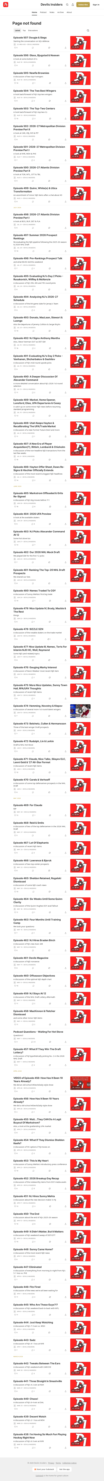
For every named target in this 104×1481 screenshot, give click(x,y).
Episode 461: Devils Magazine (30, 958)
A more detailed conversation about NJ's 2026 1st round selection (38, 384)
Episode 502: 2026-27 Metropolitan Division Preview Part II (39, 128)
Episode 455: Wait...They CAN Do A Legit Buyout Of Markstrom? (37, 1121)
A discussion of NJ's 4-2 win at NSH (28, 1384)
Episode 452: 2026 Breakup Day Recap (36, 1178)
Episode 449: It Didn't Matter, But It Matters (38, 1231)
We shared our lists (21, 577)
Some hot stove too (21, 538)
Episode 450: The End (26, 1213)
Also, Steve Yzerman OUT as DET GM (29, 341)
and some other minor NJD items (27, 1018)
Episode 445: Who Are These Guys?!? (35, 1304)
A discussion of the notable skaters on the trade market (37, 632)
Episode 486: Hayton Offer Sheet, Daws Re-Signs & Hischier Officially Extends (38, 469)
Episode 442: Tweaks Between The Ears (36, 1363)
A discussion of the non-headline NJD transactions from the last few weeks (39, 451)
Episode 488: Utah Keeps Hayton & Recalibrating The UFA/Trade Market (34, 425)
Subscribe (83, 4)
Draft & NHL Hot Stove (23, 744)
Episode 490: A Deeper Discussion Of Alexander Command (35, 378)
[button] (34, 12)
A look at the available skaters (26, 517)
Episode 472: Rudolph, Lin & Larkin (33, 741)
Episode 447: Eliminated (27, 1267)
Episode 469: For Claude (27, 805)
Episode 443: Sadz (24, 1340)
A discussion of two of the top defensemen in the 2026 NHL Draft (39, 827)
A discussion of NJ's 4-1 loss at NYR (28, 1343)
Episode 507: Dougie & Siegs (30, 37)
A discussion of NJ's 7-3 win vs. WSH (29, 1326)
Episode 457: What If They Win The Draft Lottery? (37, 1051)
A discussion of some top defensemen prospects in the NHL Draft (39, 784)
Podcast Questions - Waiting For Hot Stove (38, 1031)
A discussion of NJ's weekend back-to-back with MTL (36, 1308)
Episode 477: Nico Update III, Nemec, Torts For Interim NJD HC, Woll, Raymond (40, 648)
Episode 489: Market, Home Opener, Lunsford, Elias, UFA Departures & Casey (37, 401)
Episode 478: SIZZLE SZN (28, 629)
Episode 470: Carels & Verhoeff (31, 779)
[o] (80, 42)
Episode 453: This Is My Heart (30, 1160)
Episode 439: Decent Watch (29, 1416)
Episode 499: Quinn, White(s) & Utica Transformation (35, 190)
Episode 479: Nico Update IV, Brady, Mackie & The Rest (39, 610)
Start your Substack (45, 1469)
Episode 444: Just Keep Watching (33, 1322)
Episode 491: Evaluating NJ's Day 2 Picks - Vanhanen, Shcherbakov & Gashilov (38, 357)
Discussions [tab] (33, 30)
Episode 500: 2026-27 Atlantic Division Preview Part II (36, 169)
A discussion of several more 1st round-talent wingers (37, 709)
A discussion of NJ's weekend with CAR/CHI (32, 1367)
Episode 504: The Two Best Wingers (34, 90)
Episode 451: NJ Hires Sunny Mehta (34, 1196)
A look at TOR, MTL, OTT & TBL (26, 174)
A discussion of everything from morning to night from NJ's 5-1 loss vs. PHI (39, 1271)
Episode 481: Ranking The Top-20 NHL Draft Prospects (39, 572)
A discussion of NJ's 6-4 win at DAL (28, 1402)
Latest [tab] (17, 30)
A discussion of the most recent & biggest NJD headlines (37, 473)
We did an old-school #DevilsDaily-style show (33, 1085)
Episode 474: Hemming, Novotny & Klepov (37, 705)
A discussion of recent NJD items (27, 692)
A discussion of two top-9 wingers (28, 76)
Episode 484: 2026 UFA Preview (32, 513)
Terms (58, 1463)
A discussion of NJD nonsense (26, 961)
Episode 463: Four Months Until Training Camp (37, 921)
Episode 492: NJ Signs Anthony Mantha (36, 338)
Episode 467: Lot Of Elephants (31, 842)
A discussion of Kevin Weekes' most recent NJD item (36, 671)
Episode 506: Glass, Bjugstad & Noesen (36, 55)
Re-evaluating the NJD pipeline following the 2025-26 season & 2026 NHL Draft (40, 243)
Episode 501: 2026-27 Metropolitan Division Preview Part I (39, 148)
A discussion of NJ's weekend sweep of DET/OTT (34, 1235)
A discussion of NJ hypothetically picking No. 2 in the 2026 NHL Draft (38, 1057)
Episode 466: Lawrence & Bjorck (32, 860)
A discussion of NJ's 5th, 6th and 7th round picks (34, 283)
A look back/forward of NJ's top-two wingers (32, 94)
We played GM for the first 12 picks (28, 555)
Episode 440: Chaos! (25, 1398)
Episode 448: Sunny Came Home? (33, 1249)
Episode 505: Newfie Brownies (31, 73)
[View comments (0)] (32, 47)
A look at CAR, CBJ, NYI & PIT (25, 133)
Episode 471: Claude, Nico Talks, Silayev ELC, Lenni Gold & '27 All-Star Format (39, 761)
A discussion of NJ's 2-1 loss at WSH (29, 1420)
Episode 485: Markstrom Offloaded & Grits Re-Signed (38, 495)
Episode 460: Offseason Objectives (34, 975)
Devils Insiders (33, 44)
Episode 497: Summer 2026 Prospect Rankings (35, 237)
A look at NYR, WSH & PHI (24, 153)
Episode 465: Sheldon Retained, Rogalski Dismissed (37, 880)
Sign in (96, 4)
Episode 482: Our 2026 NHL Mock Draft (36, 552)
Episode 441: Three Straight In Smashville (37, 1381)
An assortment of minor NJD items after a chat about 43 (37, 195)
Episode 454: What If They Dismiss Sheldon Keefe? (38, 1142)
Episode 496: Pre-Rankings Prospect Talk (37, 258)
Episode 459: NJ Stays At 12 (29, 993)
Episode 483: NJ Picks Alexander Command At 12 (39, 533)
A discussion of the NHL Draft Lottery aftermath (34, 997)
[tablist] (26, 30)
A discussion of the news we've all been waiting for (35, 1290)
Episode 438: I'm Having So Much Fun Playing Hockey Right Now (39, 1436)
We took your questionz (23, 926)
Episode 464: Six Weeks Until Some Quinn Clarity (37, 901)
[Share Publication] (72, 4)
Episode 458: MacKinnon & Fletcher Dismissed (34, 1013)
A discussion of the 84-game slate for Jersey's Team (35, 303)
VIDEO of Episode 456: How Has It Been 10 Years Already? (38, 1080)
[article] (52, 43)
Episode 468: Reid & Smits (28, 822)
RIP (14, 808)
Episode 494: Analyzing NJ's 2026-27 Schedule (35, 298)
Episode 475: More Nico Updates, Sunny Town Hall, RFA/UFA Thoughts (40, 687)
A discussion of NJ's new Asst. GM (28, 944)
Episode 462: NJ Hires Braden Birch (34, 940)
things (16, 615)
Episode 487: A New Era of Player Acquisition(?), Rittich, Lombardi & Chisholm (39, 445)
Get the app (64, 1469)
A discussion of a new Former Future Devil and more (36, 430)
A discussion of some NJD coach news (29, 885)
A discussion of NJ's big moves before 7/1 (31, 500)
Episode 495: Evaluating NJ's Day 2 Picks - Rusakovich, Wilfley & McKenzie (38, 278)
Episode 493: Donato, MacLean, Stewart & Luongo (38, 319)
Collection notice (69, 1463)
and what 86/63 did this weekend (28, 262)
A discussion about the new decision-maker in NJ (34, 1199)
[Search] (67, 4)
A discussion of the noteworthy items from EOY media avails (39, 1182)
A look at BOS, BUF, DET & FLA (26, 221)
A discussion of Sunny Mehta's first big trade (32, 594)
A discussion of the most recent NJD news (31, 1253)
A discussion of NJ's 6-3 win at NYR (28, 1441)
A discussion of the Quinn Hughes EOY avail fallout (35, 905)
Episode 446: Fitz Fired (26, 1286)
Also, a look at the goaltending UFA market (32, 1126)
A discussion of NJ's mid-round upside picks (32, 362)
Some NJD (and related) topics (26, 653)
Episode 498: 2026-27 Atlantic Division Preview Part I (36, 216)
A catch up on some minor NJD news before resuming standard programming (36, 407)
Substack (39, 1475)
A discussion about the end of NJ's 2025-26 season (35, 1217)
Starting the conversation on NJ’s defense (31, 41)
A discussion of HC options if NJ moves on (31, 1147)
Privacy (51, 1463)
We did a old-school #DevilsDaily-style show (32, 1105)
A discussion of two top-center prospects (31, 864)
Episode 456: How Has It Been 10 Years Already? (36, 1100)
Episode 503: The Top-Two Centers (34, 108)
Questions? (18, 1035)
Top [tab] (24, 30)
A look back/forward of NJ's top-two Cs (30, 112)
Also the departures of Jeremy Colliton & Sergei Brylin (36, 324)
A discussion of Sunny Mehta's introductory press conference (40, 1164)
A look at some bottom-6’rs (25, 59)
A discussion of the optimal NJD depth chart (32, 979)
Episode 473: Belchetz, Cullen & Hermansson (39, 723)
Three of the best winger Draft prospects (31, 727)
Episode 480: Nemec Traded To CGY (34, 590)
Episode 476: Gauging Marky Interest (35, 667)
